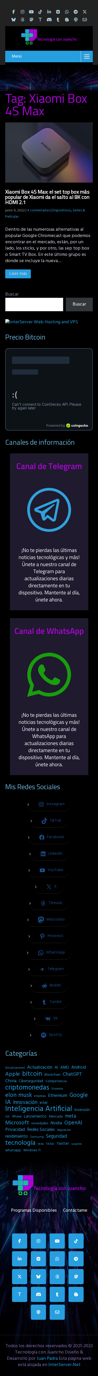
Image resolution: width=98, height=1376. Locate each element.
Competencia (56, 1081)
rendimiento (16, 1136)
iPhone (17, 1116)
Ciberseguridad (31, 1081)
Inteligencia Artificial (38, 1109)
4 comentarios (38, 210)
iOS (7, 1116)
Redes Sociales (41, 1130)
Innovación (25, 1102)
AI (56, 1067)
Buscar (12, 294)
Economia (57, 1089)
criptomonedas (27, 1088)
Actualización (39, 1067)
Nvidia (56, 1123)
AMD (64, 1067)
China (10, 1081)
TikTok (50, 1144)
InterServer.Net (64, 1365)
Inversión (82, 1110)
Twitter (62, 1144)
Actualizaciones (15, 1067)
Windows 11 (32, 1150)
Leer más (18, 274)
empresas (40, 1096)
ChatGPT (72, 1075)
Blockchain (52, 1075)
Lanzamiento (35, 1116)
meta (70, 1116)
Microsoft (17, 1123)
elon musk (18, 1095)
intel (43, 1103)
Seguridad (56, 1136)
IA (8, 1102)
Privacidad (15, 1130)
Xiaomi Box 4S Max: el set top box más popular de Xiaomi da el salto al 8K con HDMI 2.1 (47, 197)
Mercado (56, 1117)
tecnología (20, 1143)
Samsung (37, 1137)
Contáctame (75, 1209)
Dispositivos (61, 210)
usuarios (76, 1144)
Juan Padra (47, 1358)
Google (79, 1095)
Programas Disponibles (34, 1209)
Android (78, 1067)
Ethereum (57, 1096)
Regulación (64, 1130)
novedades (39, 1123)
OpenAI (73, 1123)
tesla (41, 1144)
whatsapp (13, 1150)
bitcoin (32, 1074)
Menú (17, 56)
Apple (12, 1074)
